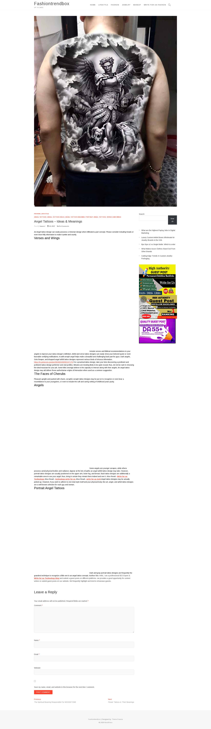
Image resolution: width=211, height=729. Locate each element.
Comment (38, 605)
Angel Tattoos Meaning (75, 217)
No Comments (64, 226)
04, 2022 (52, 226)
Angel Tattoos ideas (55, 217)
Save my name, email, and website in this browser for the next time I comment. (64, 687)
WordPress (108, 722)
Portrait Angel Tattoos (96, 217)
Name (37, 640)
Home (92, 5)
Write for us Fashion (155, 5)
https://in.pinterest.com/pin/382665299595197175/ (53, 362)
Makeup (137, 5)
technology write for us (65, 479)
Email (36, 654)
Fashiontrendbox (51, 3)
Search (141, 214)
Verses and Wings (114, 217)
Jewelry (126, 5)
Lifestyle (103, 5)
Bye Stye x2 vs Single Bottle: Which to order (158, 244)
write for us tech (93, 479)
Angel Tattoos (40, 217)
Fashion (115, 5)
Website (37, 668)
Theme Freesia (117, 719)
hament (42, 226)
